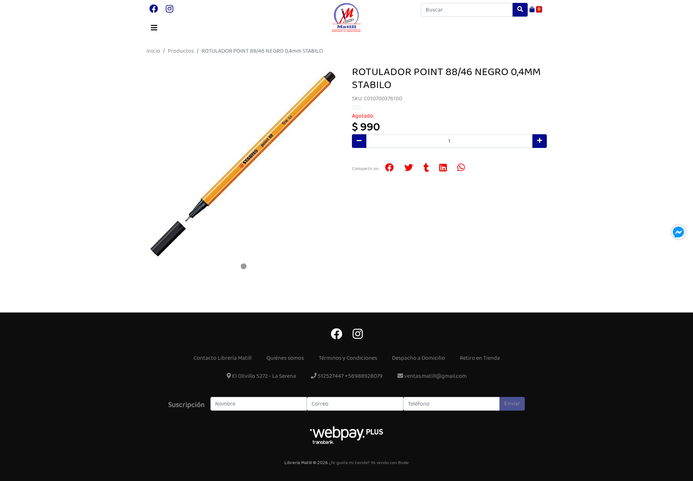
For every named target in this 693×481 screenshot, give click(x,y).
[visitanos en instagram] (169, 9)
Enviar (512, 403)
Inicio (153, 51)
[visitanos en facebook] (153, 9)
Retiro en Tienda (480, 358)
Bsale (403, 463)
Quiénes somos (285, 358)
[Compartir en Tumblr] (426, 168)
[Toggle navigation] (154, 28)
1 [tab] (243, 266)
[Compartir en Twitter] (409, 168)
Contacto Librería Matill (222, 358)
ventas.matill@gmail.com (435, 376)
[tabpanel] (243, 163)
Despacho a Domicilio (418, 358)
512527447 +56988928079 (350, 376)
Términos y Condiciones (348, 358)
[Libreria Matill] (346, 17)
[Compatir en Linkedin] (443, 168)
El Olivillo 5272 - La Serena (263, 376)
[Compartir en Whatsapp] (461, 168)
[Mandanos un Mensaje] (678, 232)
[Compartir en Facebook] (389, 168)
